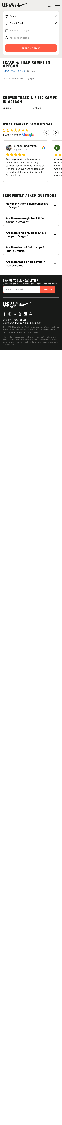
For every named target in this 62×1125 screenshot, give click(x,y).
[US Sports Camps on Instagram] (9, 314)
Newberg (36, 107)
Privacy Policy (32, 330)
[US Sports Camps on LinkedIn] (25, 314)
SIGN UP (47, 289)
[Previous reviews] (46, 132)
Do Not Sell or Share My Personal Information (24, 332)
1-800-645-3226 (32, 322)
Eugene (7, 107)
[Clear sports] (56, 23)
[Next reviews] (55, 132)
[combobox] (33, 16)
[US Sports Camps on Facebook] (4, 314)
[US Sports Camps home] (15, 5)
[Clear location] (56, 16)
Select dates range (19, 30)
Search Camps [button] (31, 48)
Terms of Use (20, 320)
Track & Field (16, 23)
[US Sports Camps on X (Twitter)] (14, 314)
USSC (6, 71)
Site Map (7, 320)
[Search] (49, 5)
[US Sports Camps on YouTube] (20, 314)
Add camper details (19, 37)
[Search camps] (30, 314)
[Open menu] (57, 5)
